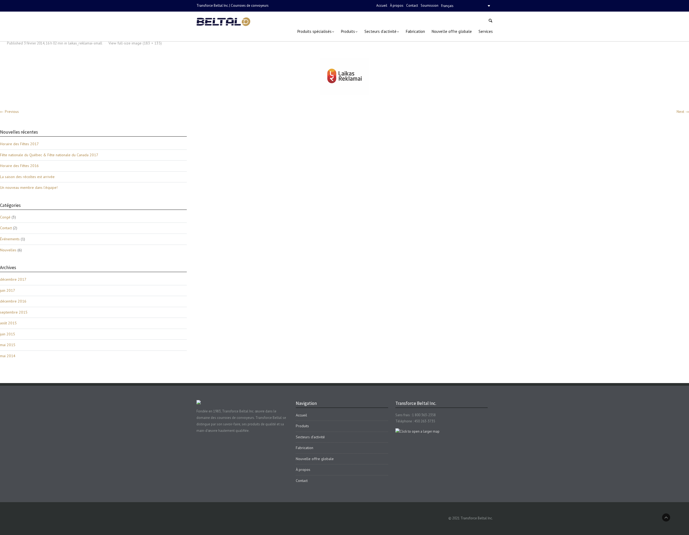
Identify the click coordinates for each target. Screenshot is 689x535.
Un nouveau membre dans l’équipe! (29, 187)
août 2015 (8, 323)
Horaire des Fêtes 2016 (19, 165)
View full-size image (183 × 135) (135, 43)
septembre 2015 (13, 312)
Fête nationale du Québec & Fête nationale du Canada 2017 (49, 154)
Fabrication (304, 447)
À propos (396, 5)
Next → (683, 111)
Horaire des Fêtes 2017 (19, 143)
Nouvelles (8, 250)
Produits (302, 425)
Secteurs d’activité (310, 437)
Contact (412, 5)
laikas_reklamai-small (85, 43)
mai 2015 (7, 344)
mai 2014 (7, 355)
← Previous (9, 111)
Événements (10, 239)
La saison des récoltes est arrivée (27, 176)
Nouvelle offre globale (315, 458)
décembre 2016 (13, 301)
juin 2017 (7, 290)
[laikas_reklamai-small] (344, 76)
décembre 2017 (13, 279)
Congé (5, 217)
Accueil (381, 5)
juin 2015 (7, 334)
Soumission (429, 5)
